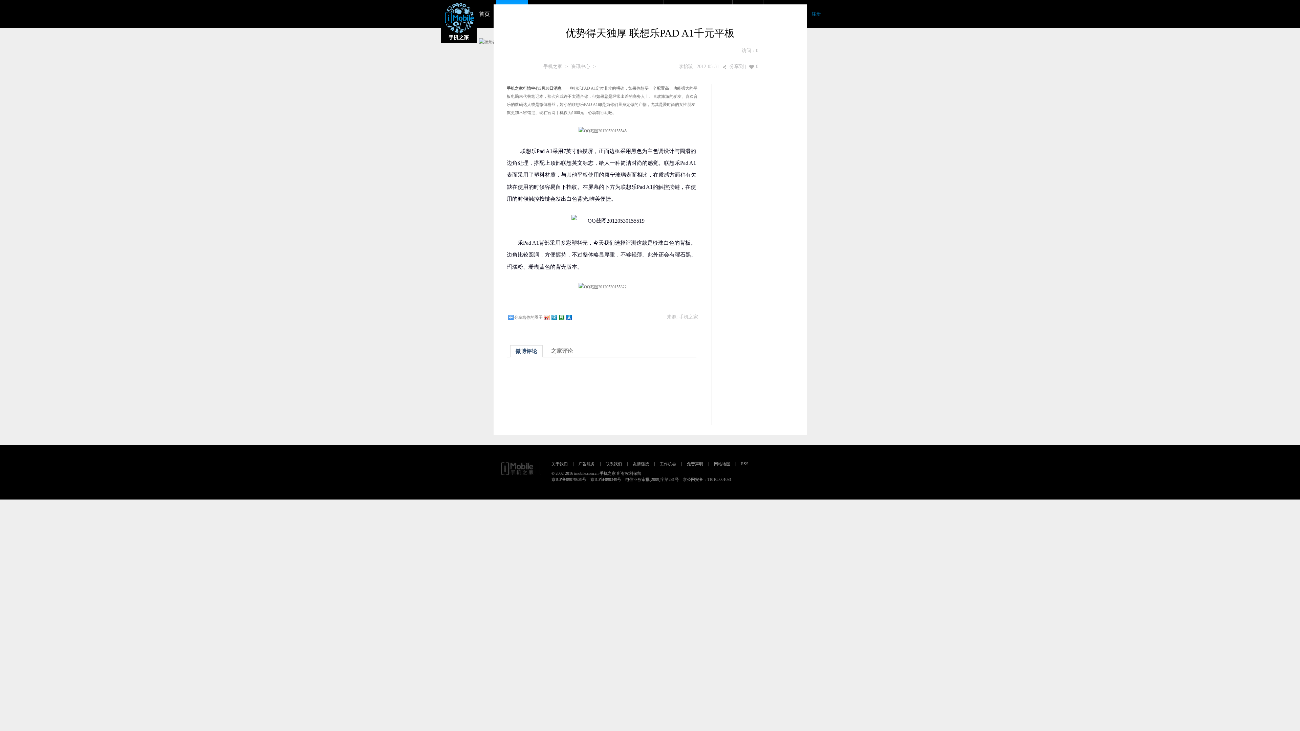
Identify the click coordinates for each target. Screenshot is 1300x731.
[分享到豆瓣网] (561, 317)
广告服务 (587, 464)
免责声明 (695, 464)
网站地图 (722, 464)
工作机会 (668, 464)
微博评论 (526, 351)
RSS (745, 464)
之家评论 (562, 351)
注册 (816, 14)
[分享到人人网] (568, 317)
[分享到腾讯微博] (554, 317)
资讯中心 (580, 66)
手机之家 (552, 66)
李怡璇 (686, 66)
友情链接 (641, 464)
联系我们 (614, 464)
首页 (484, 14)
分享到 (737, 66)
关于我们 (559, 464)
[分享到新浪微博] (546, 317)
